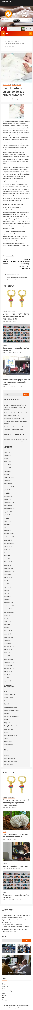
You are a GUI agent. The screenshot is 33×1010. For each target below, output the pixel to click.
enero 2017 (7, 599)
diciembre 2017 (9, 568)
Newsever (12, 1008)
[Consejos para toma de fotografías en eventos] (16, 333)
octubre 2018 (8, 540)
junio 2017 (7, 584)
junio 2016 (7, 618)
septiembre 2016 (9, 612)
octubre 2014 (8, 665)
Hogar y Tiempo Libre (10, 707)
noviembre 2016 (9, 606)
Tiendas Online (11, 311)
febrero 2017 (8, 596)
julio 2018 (7, 549)
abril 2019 (7, 524)
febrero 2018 (8, 562)
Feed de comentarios (10, 761)
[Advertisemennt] (16, 20)
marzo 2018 (7, 559)
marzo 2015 (7, 656)
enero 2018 (7, 565)
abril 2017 (7, 590)
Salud (6, 738)
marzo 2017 (7, 593)
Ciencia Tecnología (9, 694)
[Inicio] (3, 33)
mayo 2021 (7, 468)
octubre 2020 (8, 483)
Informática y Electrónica (11, 710)
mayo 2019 (7, 521)
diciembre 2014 (9, 659)
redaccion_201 (18, 386)
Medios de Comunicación (11, 716)
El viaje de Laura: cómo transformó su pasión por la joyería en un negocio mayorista (16, 316)
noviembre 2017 (9, 571)
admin (14, 321)
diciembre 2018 (9, 534)
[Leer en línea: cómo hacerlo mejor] (16, 851)
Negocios (18, 84)
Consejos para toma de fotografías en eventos (15, 927)
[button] (7, 33)
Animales (4, 1000)
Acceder (6, 755)
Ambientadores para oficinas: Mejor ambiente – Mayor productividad (23, 263)
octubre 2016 (8, 609)
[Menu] (7, 33)
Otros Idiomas (8, 729)
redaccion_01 (7, 99)
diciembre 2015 (9, 637)
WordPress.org (8, 764)
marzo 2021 (7, 471)
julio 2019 (7, 515)
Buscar (4, 936)
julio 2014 (7, 675)
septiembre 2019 (9, 509)
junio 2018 (7, 552)
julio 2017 (7, 581)
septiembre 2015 (9, 646)
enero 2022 (7, 465)
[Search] (27, 33)
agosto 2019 (8, 512)
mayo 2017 (7, 587)
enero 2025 (7, 455)
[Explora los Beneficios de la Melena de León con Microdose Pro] (16, 820)
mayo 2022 (7, 462)
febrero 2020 (8, 496)
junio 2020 (7, 493)
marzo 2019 (7, 527)
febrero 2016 (8, 631)
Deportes (7, 701)
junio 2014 (7, 678)
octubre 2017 (8, 574)
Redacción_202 (17, 352)
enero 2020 (7, 499)
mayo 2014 (7, 681)
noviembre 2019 (9, 502)
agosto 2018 (8, 546)
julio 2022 (7, 458)
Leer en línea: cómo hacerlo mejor (14, 418)
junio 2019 (7, 518)
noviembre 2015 (9, 640)
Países (19, 376)
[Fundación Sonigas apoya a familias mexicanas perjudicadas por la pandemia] (16, 365)
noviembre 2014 (9, 662)
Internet (6, 713)
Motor (6, 719)
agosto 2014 (8, 671)
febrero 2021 (8, 474)
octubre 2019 (8, 505)
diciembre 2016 (9, 602)
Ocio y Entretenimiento (11, 726)
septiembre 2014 (9, 668)
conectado (21, 277)
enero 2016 (7, 634)
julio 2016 (7, 615)
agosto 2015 (8, 649)
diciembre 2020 (9, 477)
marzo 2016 (7, 628)
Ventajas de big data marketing (9, 261)
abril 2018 (7, 556)
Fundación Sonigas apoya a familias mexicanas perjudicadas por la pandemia (16, 382)
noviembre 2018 (9, 537)
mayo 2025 (7, 452)
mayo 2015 (7, 653)
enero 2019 (7, 530)
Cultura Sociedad (7, 84)
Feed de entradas (9, 758)
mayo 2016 (7, 621)
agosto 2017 (8, 577)
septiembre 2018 (9, 543)
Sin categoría (8, 741)
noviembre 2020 (9, 480)
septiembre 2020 (9, 487)
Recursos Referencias (10, 735)
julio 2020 (7, 490)
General (14, 84)
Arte (5, 691)
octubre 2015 (8, 643)
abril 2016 (7, 624)
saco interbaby (10, 255)
